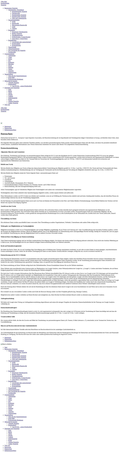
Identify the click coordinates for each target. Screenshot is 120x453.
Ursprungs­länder (9, 54)
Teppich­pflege (8, 74)
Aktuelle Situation (13, 82)
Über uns (7, 104)
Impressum (7, 126)
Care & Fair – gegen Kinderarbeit (22, 86)
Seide (13, 27)
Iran (9, 60)
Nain (9, 89)
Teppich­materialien (14, 20)
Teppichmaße (12, 47)
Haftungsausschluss (10, 130)
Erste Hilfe (11, 77)
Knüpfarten (11, 30)
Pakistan (10, 67)
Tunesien (11, 71)
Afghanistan (11, 55)
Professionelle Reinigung (15, 79)
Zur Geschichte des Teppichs (16, 50)
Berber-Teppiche (17, 33)
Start (5, 347)
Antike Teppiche (13, 103)
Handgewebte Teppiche (19, 16)
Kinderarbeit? (12, 84)
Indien (10, 59)
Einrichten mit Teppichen (11, 88)
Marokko (11, 64)
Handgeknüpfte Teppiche (19, 11)
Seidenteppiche (12, 98)
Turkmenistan (12, 72)
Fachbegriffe (12, 52)
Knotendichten (16, 45)
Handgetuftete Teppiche (19, 15)
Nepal (10, 66)
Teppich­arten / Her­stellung (16, 10)
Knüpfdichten (12, 40)
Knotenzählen (16, 43)
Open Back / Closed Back (19, 38)
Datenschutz (8, 128)
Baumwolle (15, 23)
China (10, 57)
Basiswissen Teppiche (11, 8)
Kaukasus (11, 62)
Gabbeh (10, 96)
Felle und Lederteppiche (19, 18)
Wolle (13, 21)
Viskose (14, 28)
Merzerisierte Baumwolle (19, 25)
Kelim (10, 99)
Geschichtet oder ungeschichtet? (21, 42)
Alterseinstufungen (13, 49)
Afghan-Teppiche (13, 101)
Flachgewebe (16, 13)
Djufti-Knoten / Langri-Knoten (21, 37)
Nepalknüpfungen (17, 35)
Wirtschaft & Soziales (10, 81)
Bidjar (10, 91)
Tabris (10, 93)
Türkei (10, 69)
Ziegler (10, 94)
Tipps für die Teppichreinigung (17, 76)
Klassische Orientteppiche (19, 32)
